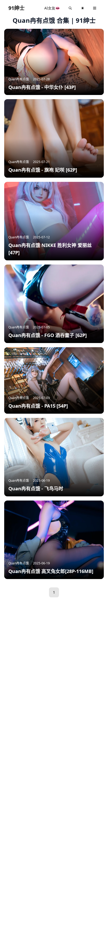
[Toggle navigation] (95, 8)
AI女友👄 (52, 7)
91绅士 (16, 8)
